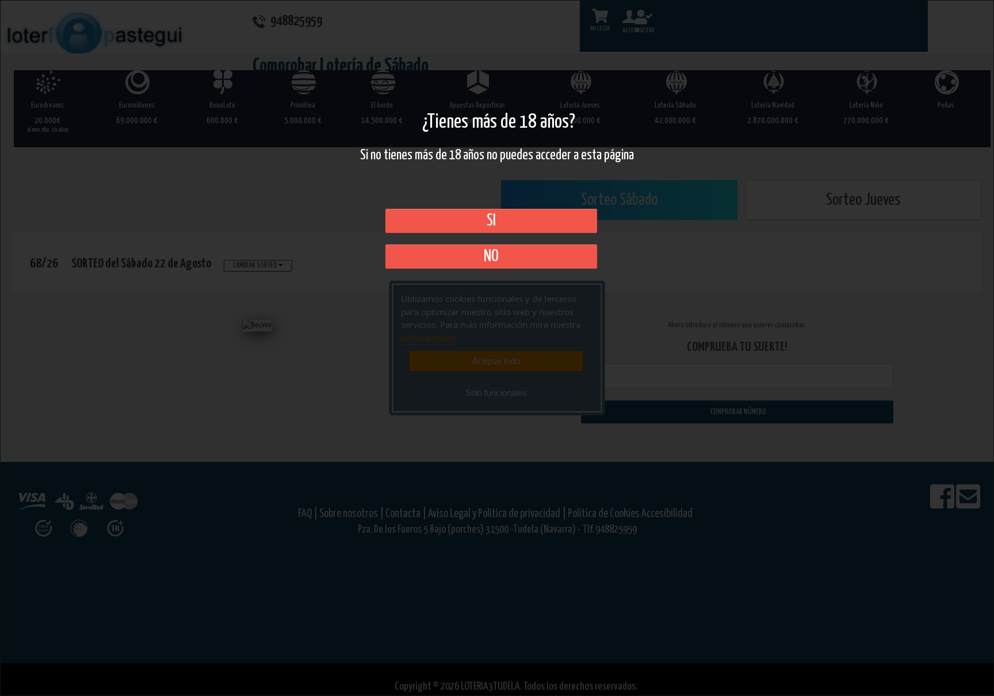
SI (491, 221)
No (491, 256)
